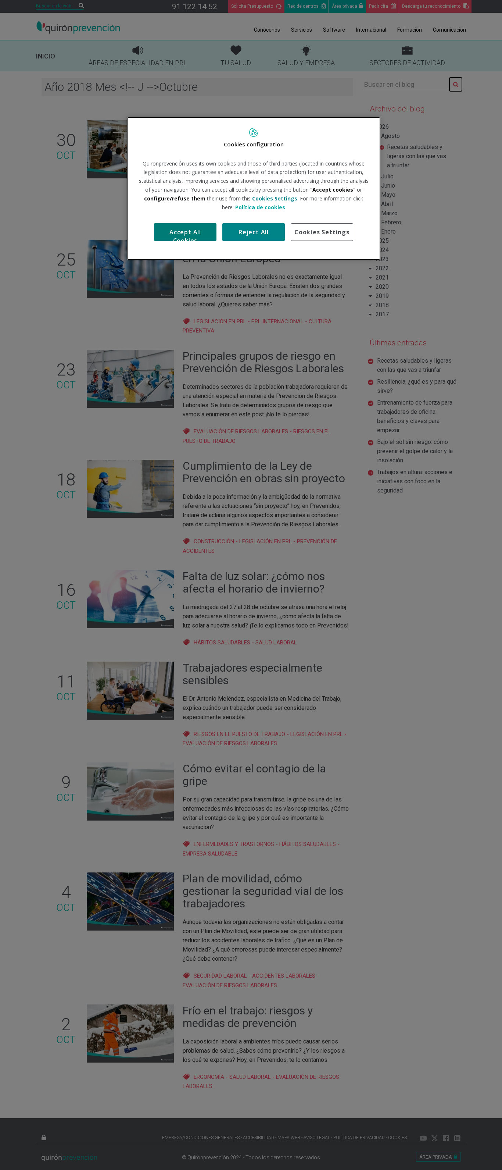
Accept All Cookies (185, 234)
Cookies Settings (321, 232)
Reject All (254, 232)
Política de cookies (260, 207)
